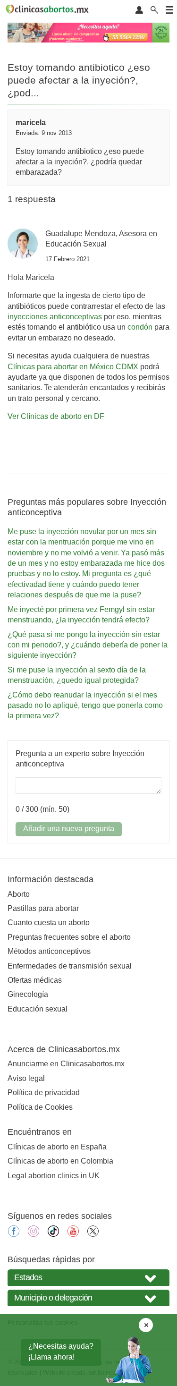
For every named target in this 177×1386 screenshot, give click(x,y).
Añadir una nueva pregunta (68, 829)
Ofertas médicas (35, 980)
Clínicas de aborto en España (57, 1147)
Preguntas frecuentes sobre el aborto (69, 937)
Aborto (19, 894)
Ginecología (28, 994)
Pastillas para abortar (43, 908)
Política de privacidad (44, 1092)
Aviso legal (26, 1078)
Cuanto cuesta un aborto (49, 922)
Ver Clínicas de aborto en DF (56, 416)
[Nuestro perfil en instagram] (33, 1234)
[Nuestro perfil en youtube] (73, 1234)
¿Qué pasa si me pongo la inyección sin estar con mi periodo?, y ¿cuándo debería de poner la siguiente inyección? (88, 645)
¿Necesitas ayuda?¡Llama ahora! (60, 1351)
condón (139, 327)
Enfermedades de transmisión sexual (70, 966)
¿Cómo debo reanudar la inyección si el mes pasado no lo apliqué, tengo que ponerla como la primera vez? (85, 705)
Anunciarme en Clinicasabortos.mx (66, 1064)
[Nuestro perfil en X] (93, 1234)
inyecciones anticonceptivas (55, 317)
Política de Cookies (40, 1107)
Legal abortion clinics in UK (54, 1176)
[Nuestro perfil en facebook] (14, 1234)
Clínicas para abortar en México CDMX (73, 367)
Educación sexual (37, 1009)
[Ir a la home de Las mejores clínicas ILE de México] (48, 10)
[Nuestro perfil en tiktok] (53, 1234)
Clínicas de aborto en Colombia (60, 1161)
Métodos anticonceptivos (49, 951)
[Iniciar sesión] (139, 11)
